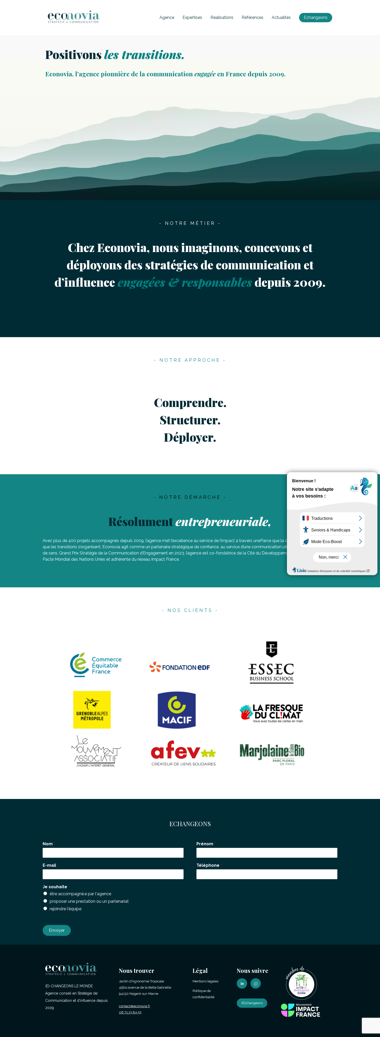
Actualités (281, 17)
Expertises (192, 17)
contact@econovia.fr (134, 1006)
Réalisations (221, 17)
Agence (166, 17)
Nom (49, 843)
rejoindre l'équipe (65, 908)
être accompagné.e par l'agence (80, 893)
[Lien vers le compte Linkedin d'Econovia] (243, 987)
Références (252, 17)
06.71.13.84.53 (130, 1012)
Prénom (206, 843)
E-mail (50, 865)
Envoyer (57, 930)
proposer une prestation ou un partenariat (89, 901)
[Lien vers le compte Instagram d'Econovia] (256, 987)
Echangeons (316, 17)
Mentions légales (205, 981)
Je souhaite (55, 886)
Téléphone (209, 865)
